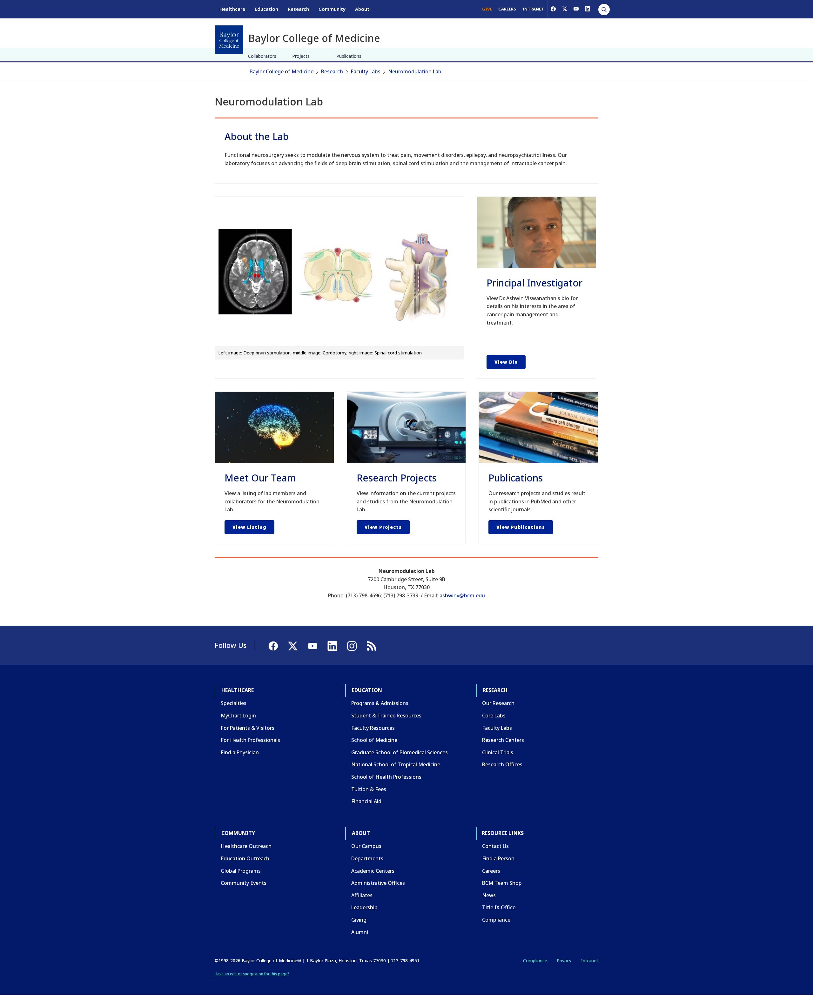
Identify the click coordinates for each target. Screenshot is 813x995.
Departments (367, 858)
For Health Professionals (250, 739)
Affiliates (362, 895)
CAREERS (507, 9)
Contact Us (495, 846)
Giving (358, 919)
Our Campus (366, 846)
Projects (301, 56)
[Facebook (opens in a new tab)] (553, 9)
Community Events (243, 882)
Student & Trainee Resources (386, 715)
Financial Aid (366, 801)
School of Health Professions (386, 776)
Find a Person (498, 858)
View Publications (520, 527)
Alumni (359, 932)
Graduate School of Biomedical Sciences (399, 752)
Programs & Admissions (379, 703)
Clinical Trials (497, 752)
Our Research (498, 703)
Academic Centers (372, 870)
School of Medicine (374, 739)
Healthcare (232, 9)
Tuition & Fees (368, 789)
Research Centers (503, 739)
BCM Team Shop (502, 882)
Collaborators (262, 56)
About (362, 9)
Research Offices (502, 764)
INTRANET (533, 9)
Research (298, 9)
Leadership (364, 907)
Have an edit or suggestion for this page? (252, 974)
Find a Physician (240, 752)
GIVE (487, 9)
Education (266, 9)
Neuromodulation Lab (414, 71)
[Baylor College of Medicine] (229, 39)
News (489, 895)
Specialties (233, 703)
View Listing (249, 527)
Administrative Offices (378, 882)
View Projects (383, 527)
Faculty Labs (365, 71)
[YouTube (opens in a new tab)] (576, 9)
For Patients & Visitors (247, 727)
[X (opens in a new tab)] (564, 9)
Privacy (564, 961)
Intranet (589, 961)
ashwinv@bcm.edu (462, 595)
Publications (348, 56)
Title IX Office (498, 907)
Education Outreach (245, 858)
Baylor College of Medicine (281, 71)
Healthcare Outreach (246, 846)
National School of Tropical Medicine (395, 764)
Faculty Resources (373, 727)
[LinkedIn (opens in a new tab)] (587, 9)
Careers (491, 870)
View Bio (506, 362)
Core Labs (494, 715)
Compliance (496, 919)
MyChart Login (238, 715)
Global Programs (241, 870)
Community (332, 9)
